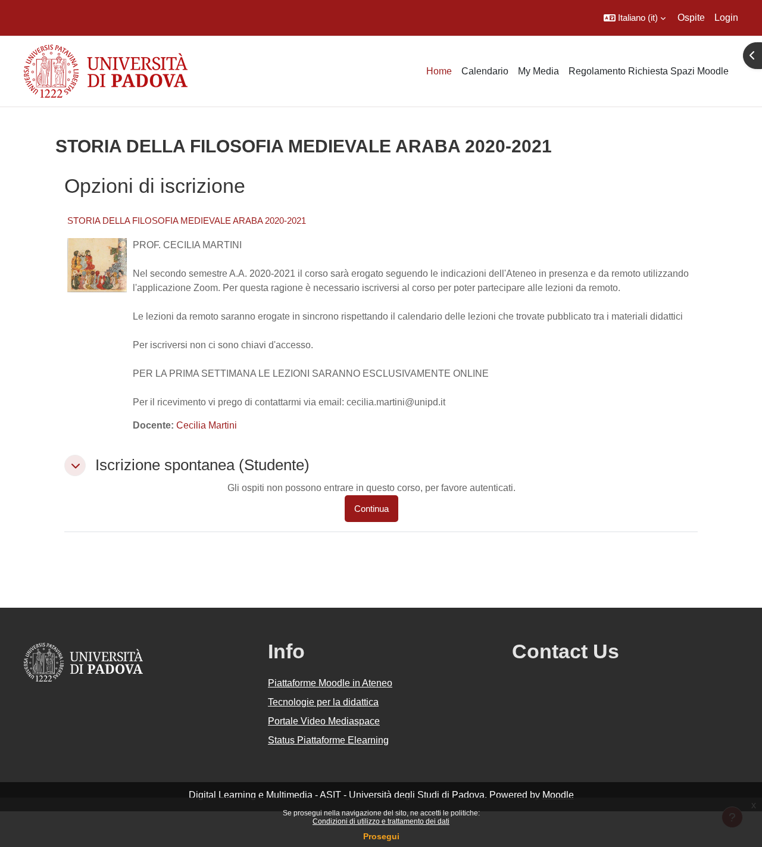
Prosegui (381, 836)
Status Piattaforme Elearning (328, 740)
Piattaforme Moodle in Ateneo (330, 683)
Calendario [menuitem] (484, 71)
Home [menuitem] (439, 71)
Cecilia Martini (206, 425)
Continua (371, 509)
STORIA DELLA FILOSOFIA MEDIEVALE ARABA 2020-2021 (186, 220)
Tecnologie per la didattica (323, 702)
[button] (635, 18)
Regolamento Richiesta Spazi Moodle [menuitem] (649, 71)
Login (726, 17)
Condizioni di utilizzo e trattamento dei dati (381, 821)
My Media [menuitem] (538, 71)
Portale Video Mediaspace (324, 721)
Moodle (558, 795)
